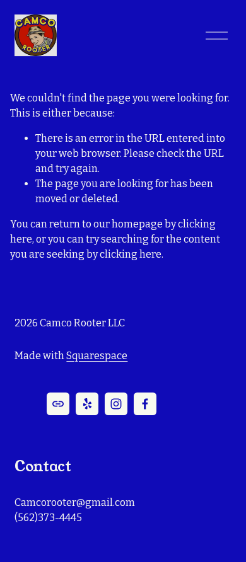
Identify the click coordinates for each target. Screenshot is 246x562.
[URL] (58, 404)
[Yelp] (87, 404)
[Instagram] (116, 404)
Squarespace (96, 356)
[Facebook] (145, 404)
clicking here (130, 254)
